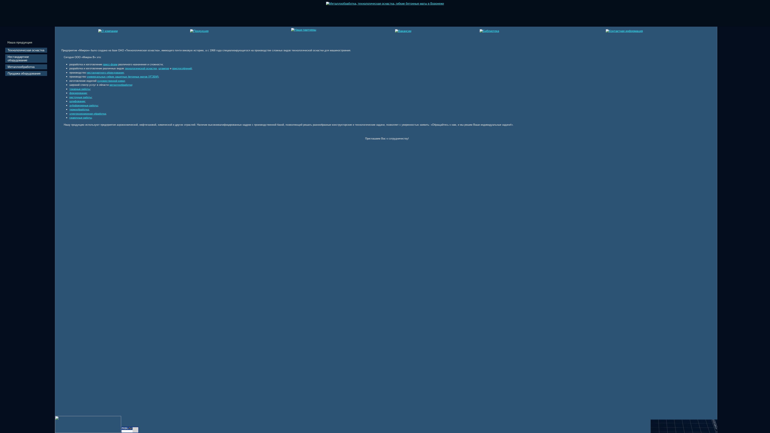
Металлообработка (21, 67)
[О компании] (108, 31)
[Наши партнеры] (303, 29)
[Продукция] (199, 31)
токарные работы (79, 89)
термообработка (79, 109)
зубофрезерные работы (83, 105)
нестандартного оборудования (105, 72)
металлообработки (120, 84)
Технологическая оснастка (26, 50)
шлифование (77, 101)
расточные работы (80, 97)
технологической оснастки (141, 68)
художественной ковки (111, 80)
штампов (163, 68)
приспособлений (182, 68)
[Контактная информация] (624, 31)
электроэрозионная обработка (87, 113)
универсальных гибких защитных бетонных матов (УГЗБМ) (122, 76)
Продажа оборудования (24, 73)
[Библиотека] (489, 31)
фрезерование (78, 93)
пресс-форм (110, 64)
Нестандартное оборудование (18, 58)
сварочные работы (80, 117)
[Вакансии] (403, 31)
